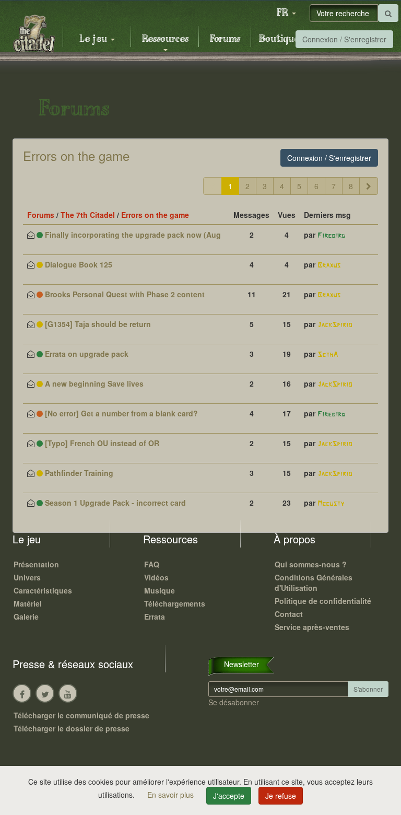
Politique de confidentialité (323, 601)
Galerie (26, 616)
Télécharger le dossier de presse (71, 728)
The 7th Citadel (88, 214)
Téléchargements (174, 603)
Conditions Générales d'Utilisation (313, 582)
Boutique (279, 39)
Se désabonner (233, 702)
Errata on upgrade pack (85, 353)
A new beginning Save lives (93, 383)
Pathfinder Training (78, 473)
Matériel (28, 603)
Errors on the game (76, 155)
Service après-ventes (312, 627)
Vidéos (156, 577)
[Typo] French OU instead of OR (101, 443)
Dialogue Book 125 (77, 264)
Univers (27, 577)
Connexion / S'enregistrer (344, 39)
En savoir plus (171, 794)
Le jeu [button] (94, 39)
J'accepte (228, 795)
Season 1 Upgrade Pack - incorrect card (114, 502)
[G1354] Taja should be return (97, 324)
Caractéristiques (43, 590)
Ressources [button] (165, 39)
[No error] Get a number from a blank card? (120, 413)
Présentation (36, 564)
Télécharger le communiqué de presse (81, 715)
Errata (154, 616)
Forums (225, 39)
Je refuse (280, 795)
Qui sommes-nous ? (311, 564)
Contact (289, 614)
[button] (286, 13)
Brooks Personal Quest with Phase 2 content (124, 294)
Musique (159, 590)
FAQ (151, 564)
